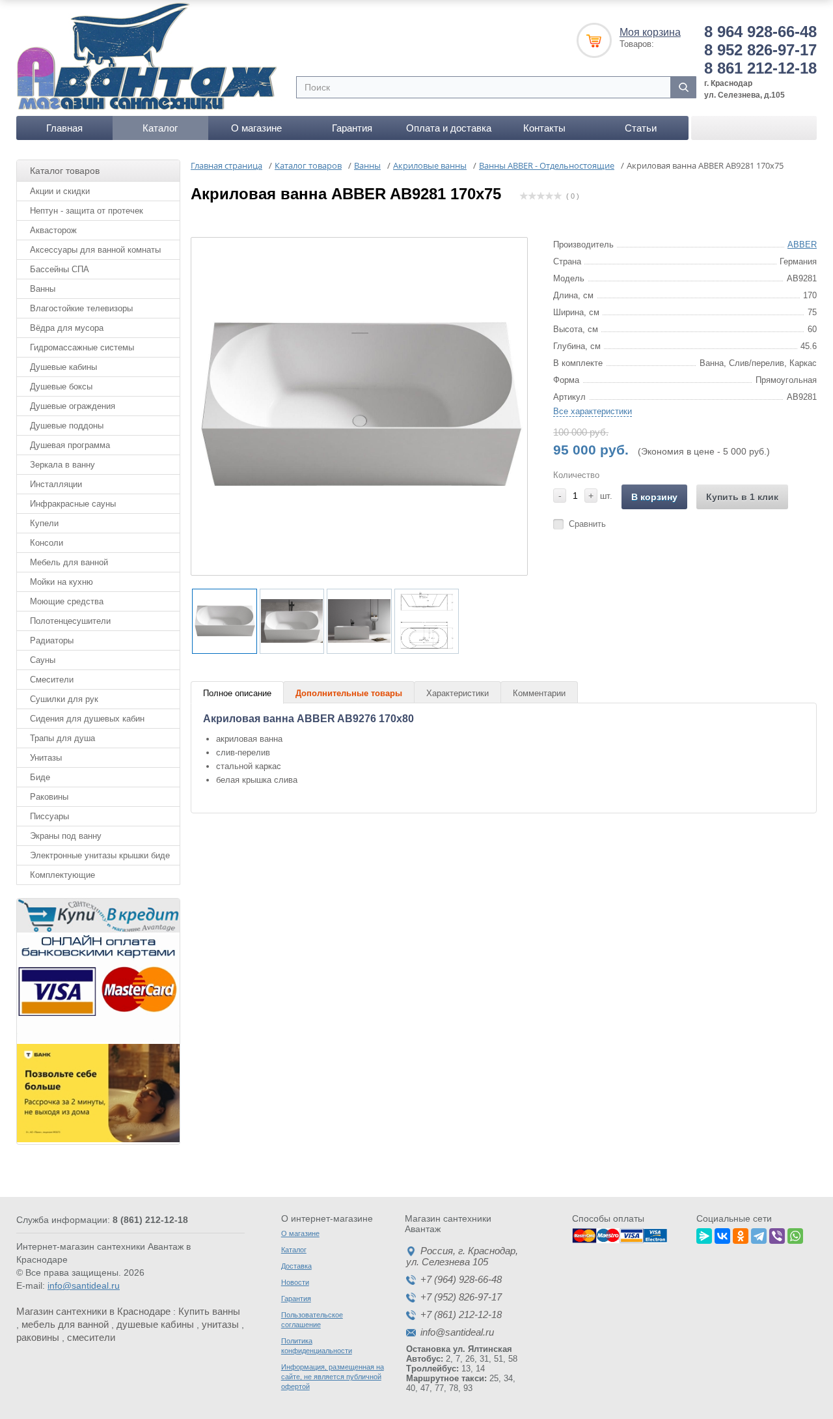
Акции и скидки (60, 191)
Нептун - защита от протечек (86, 211)
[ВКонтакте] (722, 1234)
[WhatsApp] (795, 1234)
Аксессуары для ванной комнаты (95, 250)
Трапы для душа (62, 738)
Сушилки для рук (64, 699)
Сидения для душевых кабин (87, 719)
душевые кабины (155, 1324)
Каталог (160, 127)
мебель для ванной (65, 1324)
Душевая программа (70, 445)
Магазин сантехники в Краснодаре (93, 1311)
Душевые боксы (61, 386)
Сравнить (587, 524)
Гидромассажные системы (82, 347)
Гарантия (352, 127)
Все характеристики (592, 411)
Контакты (544, 127)
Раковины (49, 797)
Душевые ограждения (72, 406)
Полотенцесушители (70, 621)
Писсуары (49, 816)
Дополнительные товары (348, 693)
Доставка (296, 1266)
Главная (64, 127)
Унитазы (46, 758)
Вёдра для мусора (66, 328)
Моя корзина (650, 32)
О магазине (256, 127)
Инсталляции (56, 484)
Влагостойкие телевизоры (81, 308)
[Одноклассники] (740, 1234)
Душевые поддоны (66, 425)
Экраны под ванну (66, 836)
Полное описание (237, 693)
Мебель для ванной (69, 562)
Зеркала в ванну (62, 465)
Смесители (52, 679)
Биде (40, 777)
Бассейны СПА (59, 269)
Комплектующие (62, 875)
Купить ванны (209, 1311)
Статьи (641, 127)
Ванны (42, 289)
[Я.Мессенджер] (704, 1234)
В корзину (654, 497)
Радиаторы (52, 640)
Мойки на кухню (61, 582)
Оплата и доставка (448, 127)
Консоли (46, 543)
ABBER (802, 244)
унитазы (220, 1324)
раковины (37, 1337)
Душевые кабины (63, 367)
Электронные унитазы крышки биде (100, 855)
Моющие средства (66, 601)
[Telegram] (759, 1234)
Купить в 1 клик (742, 497)
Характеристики (457, 693)
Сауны (42, 660)
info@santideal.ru (84, 1285)
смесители (91, 1337)
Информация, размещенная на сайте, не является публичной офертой (332, 1376)
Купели (44, 523)
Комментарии (539, 693)
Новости (295, 1282)
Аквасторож (53, 230)
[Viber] (777, 1234)
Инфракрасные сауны (73, 504)
